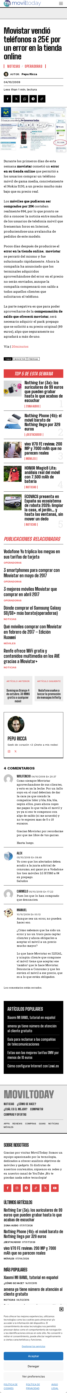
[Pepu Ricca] (7, 74)
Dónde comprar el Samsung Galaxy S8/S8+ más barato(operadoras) (32, 610)
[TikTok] (36, 1188)
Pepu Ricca (29, 74)
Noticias (31, 487)
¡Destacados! (34, 434)
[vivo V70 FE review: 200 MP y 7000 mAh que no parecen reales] (13, 450)
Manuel (22, 910)
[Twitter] (16, 98)
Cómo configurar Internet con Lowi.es (33, 1066)
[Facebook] (7, 98)
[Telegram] (33, 98)
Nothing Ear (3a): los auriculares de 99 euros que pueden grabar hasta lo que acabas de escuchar (44, 391)
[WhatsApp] (24, 98)
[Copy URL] (41, 98)
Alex (19, 853)
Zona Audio (32, 406)
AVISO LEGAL (54, 1386)
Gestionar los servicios (33, 1346)
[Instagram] (9, 750)
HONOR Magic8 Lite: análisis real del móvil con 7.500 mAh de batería (42, 475)
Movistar (20, 359)
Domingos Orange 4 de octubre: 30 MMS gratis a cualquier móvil (18, 696)
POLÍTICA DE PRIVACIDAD (33, 1386)
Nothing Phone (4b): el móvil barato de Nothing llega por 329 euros (43, 422)
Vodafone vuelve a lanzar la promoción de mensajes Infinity (49, 694)
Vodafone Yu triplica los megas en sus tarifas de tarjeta (32, 554)
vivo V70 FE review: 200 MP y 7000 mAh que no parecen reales (43, 448)
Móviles (31, 458)
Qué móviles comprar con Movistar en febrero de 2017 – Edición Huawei (33, 632)
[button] (61, 1309)
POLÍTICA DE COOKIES (10, 1386)
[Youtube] (55, 1188)
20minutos (20, 346)
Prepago (33, 359)
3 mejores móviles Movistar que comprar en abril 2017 (30, 591)
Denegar (33, 1366)
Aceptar (33, 1356)
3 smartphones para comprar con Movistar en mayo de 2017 (32, 572)
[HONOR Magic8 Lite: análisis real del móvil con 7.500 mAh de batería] (13, 474)
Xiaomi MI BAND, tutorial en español (31, 1017)
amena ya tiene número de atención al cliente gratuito (33, 1292)
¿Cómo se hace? (14, 1283)
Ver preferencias (33, 1376)
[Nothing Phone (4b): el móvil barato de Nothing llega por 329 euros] (13, 421)
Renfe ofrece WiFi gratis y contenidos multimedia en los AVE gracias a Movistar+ (32, 656)
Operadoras (13, 562)
